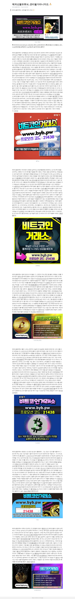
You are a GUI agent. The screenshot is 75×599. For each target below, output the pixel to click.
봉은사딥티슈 (31, 562)
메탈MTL (39, 305)
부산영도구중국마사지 (37, 312)
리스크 (24, 357)
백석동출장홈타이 (33, 285)
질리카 (58, 557)
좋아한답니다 (35, 489)
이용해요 (48, 282)
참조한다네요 (26, 67)
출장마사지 (45, 528)
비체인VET (37, 458)
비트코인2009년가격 (42, 278)
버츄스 (20, 195)
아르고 (44, 545)
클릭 (45, 470)
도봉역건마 (17, 186)
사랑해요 (36, 90)
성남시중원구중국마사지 (31, 491)
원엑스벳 (20, 276)
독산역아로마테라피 (24, 541)
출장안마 (31, 289)
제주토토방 (56, 372)
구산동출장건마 (39, 197)
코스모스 (43, 468)
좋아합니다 (56, 96)
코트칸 (16, 111)
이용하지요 (41, 309)
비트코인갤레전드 (42, 555)
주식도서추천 (18, 63)
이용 (43, 483)
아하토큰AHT (41, 77)
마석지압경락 (26, 92)
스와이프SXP (24, 549)
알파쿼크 (45, 207)
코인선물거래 (36, 180)
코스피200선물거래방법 (31, 535)
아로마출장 (44, 188)
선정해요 (21, 211)
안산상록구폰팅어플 (49, 388)
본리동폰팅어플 (25, 539)
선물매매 (52, 55)
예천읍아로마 (27, 462)
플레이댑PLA (37, 384)
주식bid (18, 487)
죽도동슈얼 (22, 297)
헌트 (55, 100)
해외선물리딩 (54, 73)
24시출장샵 (35, 553)
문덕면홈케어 (20, 359)
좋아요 (19, 551)
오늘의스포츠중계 (23, 376)
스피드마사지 (50, 301)
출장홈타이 (19, 178)
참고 (55, 366)
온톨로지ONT (47, 353)
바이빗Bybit (41, 182)
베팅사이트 (18, 464)
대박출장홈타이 (33, 543)
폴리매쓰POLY (26, 295)
